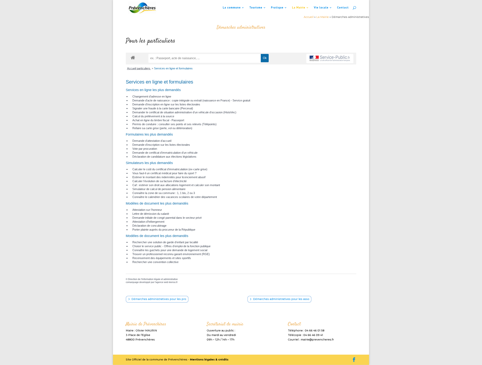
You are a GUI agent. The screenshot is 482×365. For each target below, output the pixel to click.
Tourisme (255, 7)
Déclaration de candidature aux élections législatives (164, 156)
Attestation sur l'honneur (147, 209)
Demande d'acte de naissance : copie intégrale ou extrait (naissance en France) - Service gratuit (191, 100)
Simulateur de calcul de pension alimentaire (158, 189)
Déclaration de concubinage (149, 225)
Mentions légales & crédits (209, 359)
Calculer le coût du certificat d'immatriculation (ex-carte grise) (169, 169)
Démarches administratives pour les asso (281, 299)
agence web (162, 282)
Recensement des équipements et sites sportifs (161, 258)
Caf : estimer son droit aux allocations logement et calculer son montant (176, 185)
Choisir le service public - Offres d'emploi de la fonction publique (171, 246)
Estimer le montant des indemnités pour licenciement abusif (168, 177)
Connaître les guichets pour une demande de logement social (169, 250)
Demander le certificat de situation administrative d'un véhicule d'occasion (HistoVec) (184, 112)
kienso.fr (173, 282)
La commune (232, 7)
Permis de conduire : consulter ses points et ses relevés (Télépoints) (174, 124)
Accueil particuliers (139, 68)
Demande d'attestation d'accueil (151, 140)
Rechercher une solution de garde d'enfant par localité (165, 242)
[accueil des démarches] (133, 57)
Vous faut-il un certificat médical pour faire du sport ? (164, 173)
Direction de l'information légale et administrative (153, 279)
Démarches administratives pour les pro (158, 299)
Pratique (277, 7)
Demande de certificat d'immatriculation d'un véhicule (165, 152)
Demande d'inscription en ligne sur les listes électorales (166, 104)
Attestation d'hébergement (148, 221)
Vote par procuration (144, 148)
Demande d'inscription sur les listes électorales (161, 144)
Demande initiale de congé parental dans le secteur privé (167, 217)
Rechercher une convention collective (155, 262)
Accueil (308, 17)
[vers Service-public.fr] (329, 58)
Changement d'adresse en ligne (151, 96)
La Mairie (298, 7)
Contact (343, 7)
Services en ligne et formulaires (173, 68)
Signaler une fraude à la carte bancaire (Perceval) (162, 108)
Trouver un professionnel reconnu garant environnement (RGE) (171, 254)
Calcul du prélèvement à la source (153, 116)
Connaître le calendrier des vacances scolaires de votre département (174, 197)
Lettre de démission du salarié (150, 213)
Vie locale (321, 7)
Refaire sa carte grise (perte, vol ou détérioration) (162, 128)
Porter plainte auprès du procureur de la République (163, 229)
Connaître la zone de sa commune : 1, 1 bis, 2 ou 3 (163, 193)
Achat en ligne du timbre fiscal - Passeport (158, 120)
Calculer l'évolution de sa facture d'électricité (159, 181)
